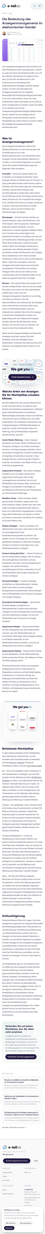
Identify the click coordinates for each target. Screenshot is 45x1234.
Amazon (20, 762)
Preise (5, 1176)
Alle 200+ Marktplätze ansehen (14, 1127)
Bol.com (13, 762)
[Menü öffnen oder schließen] (39, 5)
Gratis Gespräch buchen (20, 377)
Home (4, 13)
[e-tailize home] (11, 6)
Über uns (27, 1172)
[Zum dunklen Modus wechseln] (35, 6)
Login (36, 1160)
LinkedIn (27, 1202)
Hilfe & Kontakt (8, 1194)
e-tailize (22, 986)
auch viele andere (34, 766)
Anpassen (9, 1228)
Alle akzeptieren (25, 1223)
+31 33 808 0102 (29, 1200)
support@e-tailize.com (32, 1197)
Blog (10, 13)
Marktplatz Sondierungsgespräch (21, 1057)
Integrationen (7, 1172)
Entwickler (6, 1180)
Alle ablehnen (11, 1223)
